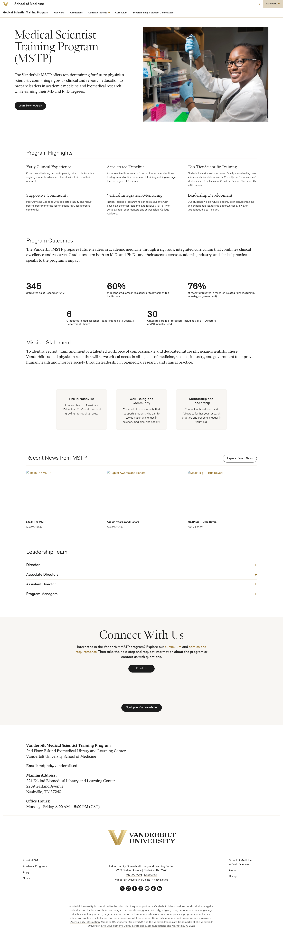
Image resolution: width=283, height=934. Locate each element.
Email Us (141, 668)
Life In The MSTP (36, 522)
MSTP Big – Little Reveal (202, 522)
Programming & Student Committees (153, 13)
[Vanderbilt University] (6, 4)
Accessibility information (85, 922)
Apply (26, 872)
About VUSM (30, 860)
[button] (273, 4)
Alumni (233, 870)
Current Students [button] (97, 13)
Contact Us (150, 875)
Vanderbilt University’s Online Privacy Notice (141, 880)
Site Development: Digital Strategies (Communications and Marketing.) (143, 926)
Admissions (76, 13)
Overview (59, 13)
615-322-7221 (134, 875)
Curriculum (121, 13)
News (26, 878)
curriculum (173, 647)
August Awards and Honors (123, 522)
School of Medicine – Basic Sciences (240, 862)
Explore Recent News (240, 458)
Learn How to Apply (30, 106)
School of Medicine (29, 4)
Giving (232, 876)
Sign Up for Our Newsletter (141, 707)
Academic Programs (35, 866)
